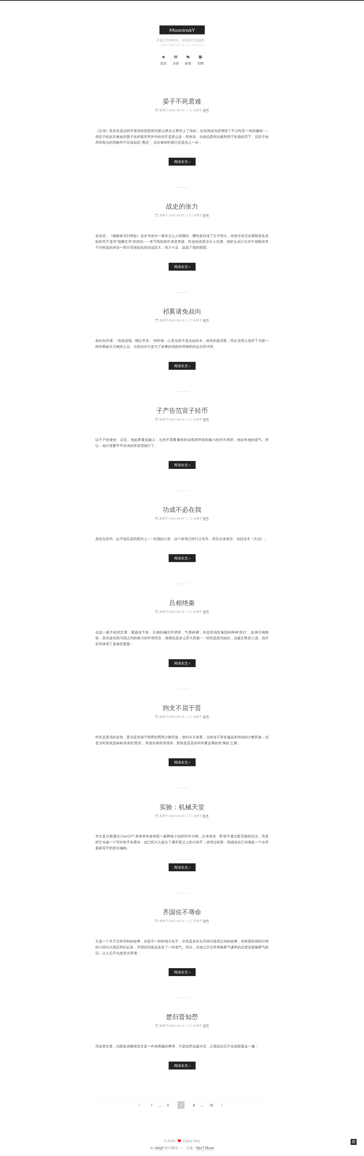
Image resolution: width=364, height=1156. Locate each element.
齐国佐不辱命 (182, 912)
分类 (176, 63)
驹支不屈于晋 (182, 708)
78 (211, 1105)
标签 (188, 63)
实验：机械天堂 (182, 807)
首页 (163, 63)
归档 (200, 63)
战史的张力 (182, 206)
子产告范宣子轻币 (182, 410)
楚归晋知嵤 (182, 1017)
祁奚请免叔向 (182, 311)
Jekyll (159, 1147)
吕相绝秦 (182, 603)
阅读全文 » (182, 161)
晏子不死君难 (182, 101)
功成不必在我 (182, 509)
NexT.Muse (205, 1147)
